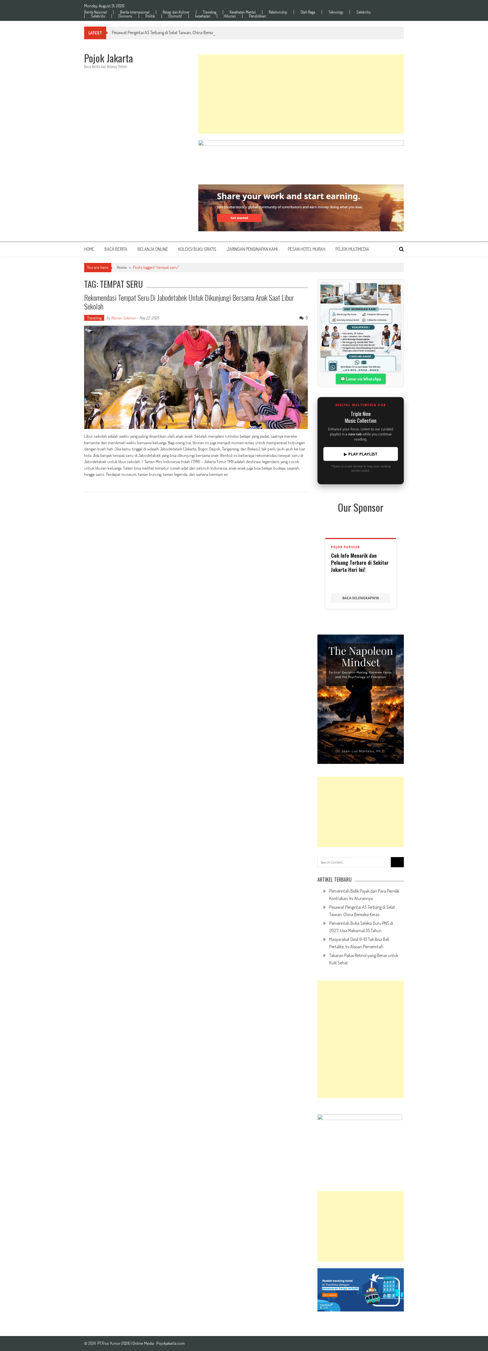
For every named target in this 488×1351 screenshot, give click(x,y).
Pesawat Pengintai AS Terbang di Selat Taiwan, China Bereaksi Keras (170, 32)
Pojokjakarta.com (170, 1343)
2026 (126, 1343)
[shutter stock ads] (301, 207)
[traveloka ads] (360, 1289)
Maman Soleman (123, 317)
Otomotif (175, 16)
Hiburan (230, 16)
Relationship (278, 12)
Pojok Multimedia (352, 249)
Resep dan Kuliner (176, 12)
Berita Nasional (95, 12)
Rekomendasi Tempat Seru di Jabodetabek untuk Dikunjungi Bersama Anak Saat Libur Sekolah (189, 302)
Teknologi (335, 12)
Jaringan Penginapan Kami (252, 249)
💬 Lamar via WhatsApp (360, 378)
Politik (150, 16)
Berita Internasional (134, 12)
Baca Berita (115, 249)
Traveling (209, 12)
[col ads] (360, 699)
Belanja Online (153, 249)
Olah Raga (307, 12)
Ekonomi (125, 16)
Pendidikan (257, 16)
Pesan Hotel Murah (306, 249)
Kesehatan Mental (243, 12)
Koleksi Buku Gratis (197, 249)
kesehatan (202, 16)
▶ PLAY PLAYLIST (360, 454)
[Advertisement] (301, 94)
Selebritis (363, 12)
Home (89, 249)
